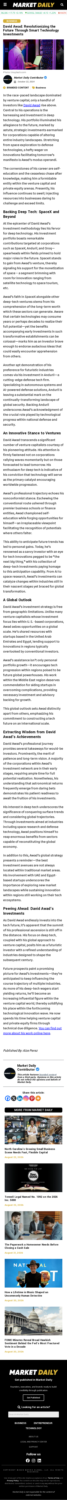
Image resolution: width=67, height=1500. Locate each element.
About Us (33, 1436)
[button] (5, 4)
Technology (34, 1428)
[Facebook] (7, 1098)
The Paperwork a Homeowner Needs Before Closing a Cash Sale (31, 1246)
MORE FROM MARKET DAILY (33, 1110)
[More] (38, 1098)
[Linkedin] (20, 1098)
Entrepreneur (43, 1423)
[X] (14, 1098)
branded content (48, 1074)
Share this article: (33, 1093)
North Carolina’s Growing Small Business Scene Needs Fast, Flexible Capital (30, 1150)
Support (33, 1447)
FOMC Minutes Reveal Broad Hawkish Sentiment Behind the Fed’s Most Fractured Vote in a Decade (32, 1343)
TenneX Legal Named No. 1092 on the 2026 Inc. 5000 (31, 1198)
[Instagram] (26, 1098)
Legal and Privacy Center (33, 1441)
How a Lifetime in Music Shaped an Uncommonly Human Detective (26, 1294)
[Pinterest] (32, 1098)
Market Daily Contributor (29, 77)
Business (12, 21)
